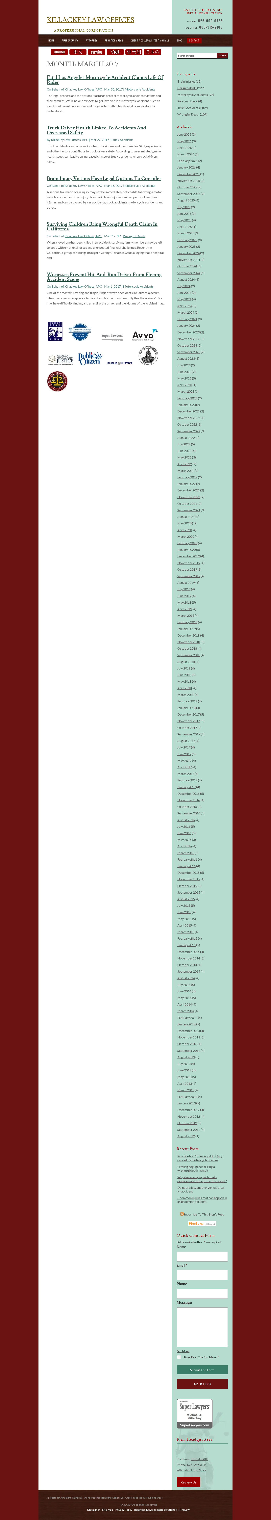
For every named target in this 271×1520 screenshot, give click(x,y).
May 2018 (184, 681)
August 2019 (186, 582)
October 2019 (187, 569)
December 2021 (188, 490)
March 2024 (185, 312)
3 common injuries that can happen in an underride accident (202, 1199)
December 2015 (188, 872)
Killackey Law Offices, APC (83, 89)
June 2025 (184, 213)
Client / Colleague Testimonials (150, 40)
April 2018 (184, 688)
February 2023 (187, 398)
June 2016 (184, 833)
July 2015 (183, 905)
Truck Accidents (122, 140)
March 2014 (185, 1011)
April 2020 (184, 530)
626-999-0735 (210, 20)
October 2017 (187, 727)
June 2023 (184, 372)
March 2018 (185, 694)
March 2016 (185, 853)
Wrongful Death (134, 236)
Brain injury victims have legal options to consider (104, 178)
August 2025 (186, 200)
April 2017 (184, 767)
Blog (180, 40)
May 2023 (184, 378)
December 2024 (188, 253)
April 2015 (184, 925)
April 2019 (184, 609)
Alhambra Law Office (191, 1470)
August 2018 (186, 662)
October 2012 (187, 1123)
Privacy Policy (123, 1509)
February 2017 (187, 780)
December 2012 (188, 1110)
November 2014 (188, 958)
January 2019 (186, 629)
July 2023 (183, 365)
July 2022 (183, 444)
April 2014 (184, 1004)
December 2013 (188, 1031)
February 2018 (187, 701)
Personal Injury (187, 101)
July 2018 (183, 668)
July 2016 (183, 826)
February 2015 (187, 938)
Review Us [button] (188, 1482)
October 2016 (187, 806)
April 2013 (184, 1083)
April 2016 (184, 846)
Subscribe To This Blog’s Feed (204, 1214)
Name (181, 1247)
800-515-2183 (211, 27)
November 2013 (188, 1037)
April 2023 (184, 385)
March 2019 (185, 615)
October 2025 (187, 187)
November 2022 (188, 418)
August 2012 (186, 1136)
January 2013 (186, 1103)
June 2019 (184, 596)
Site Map (107, 1509)
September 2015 (188, 892)
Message (184, 1302)
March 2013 (185, 1090)
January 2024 (186, 325)
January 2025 (186, 246)
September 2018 (188, 655)
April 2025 (184, 226)
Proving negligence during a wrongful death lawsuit (196, 1168)
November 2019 (188, 563)
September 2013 (188, 1050)
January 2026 (186, 167)
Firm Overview (70, 40)
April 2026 (184, 147)
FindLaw (185, 1509)
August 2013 (186, 1057)
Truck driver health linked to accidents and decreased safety (96, 130)
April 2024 (184, 306)
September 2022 (188, 431)
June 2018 (184, 675)
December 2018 (188, 635)
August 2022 (186, 437)
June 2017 (184, 754)
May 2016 (184, 839)
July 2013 (183, 1063)
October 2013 (187, 1044)
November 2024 (188, 259)
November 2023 (188, 339)
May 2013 (184, 1077)
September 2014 (188, 971)
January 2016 (186, 866)
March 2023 (185, 391)
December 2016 (188, 793)
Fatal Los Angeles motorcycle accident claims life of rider (105, 79)
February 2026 (187, 161)
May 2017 (184, 760)
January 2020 (186, 549)
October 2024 (187, 266)
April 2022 (184, 464)
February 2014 (187, 1017)
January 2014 (186, 1024)
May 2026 (184, 141)
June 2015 (184, 912)
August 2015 (186, 899)
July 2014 (183, 984)
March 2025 (185, 233)
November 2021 (188, 497)
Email (182, 1265)
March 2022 (185, 470)
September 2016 (188, 813)
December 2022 (188, 411)
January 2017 (186, 787)
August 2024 (186, 279)
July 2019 (183, 589)
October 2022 (187, 424)
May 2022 (184, 457)
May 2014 (184, 998)
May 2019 (184, 602)
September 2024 (188, 273)
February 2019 (187, 622)
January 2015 (186, 945)
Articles (201, 1384)
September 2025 (188, 194)
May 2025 (184, 220)
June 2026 (184, 134)
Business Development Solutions (154, 1509)
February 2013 (187, 1096)
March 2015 (185, 932)
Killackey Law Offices (90, 19)
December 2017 (188, 714)
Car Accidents (187, 88)
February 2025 (187, 240)
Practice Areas (114, 40)
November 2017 (188, 721)
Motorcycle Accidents (140, 89)
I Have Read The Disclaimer (201, 1357)
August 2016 (186, 820)
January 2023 (186, 404)
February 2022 (187, 477)
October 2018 (187, 648)
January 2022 (186, 483)
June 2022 (184, 451)
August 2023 (186, 358)
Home (51, 40)
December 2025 (188, 174)
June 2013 (184, 1070)
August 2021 (186, 516)
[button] (267, 1491)
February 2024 (187, 319)
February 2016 (187, 859)
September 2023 (188, 352)
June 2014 (184, 991)
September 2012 (188, 1129)
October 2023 (187, 345)
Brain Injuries (186, 81)
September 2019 (188, 576)
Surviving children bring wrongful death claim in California (102, 226)
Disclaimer (183, 1351)
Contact (194, 40)
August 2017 (186, 741)
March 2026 (185, 154)
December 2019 (188, 556)
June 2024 (184, 292)
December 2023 (188, 332)
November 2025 (188, 180)
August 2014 (186, 978)
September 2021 (188, 510)
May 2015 (184, 919)
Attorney (91, 40)
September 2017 (188, 734)
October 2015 (187, 886)
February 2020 (187, 543)
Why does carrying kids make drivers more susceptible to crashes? (202, 1179)
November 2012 (188, 1116)
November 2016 (188, 800)
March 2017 (185, 773)
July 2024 (183, 286)
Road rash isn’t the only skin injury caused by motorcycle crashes (199, 1158)
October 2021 (187, 503)
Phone (182, 1284)
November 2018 (188, 642)
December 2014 (188, 952)
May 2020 (184, 523)
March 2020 (185, 536)
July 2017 (183, 747)
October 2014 (187, 965)
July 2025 (183, 207)
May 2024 (184, 299)
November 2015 (188, 879)
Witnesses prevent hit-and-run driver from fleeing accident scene (104, 277)
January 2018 (186, 708)
